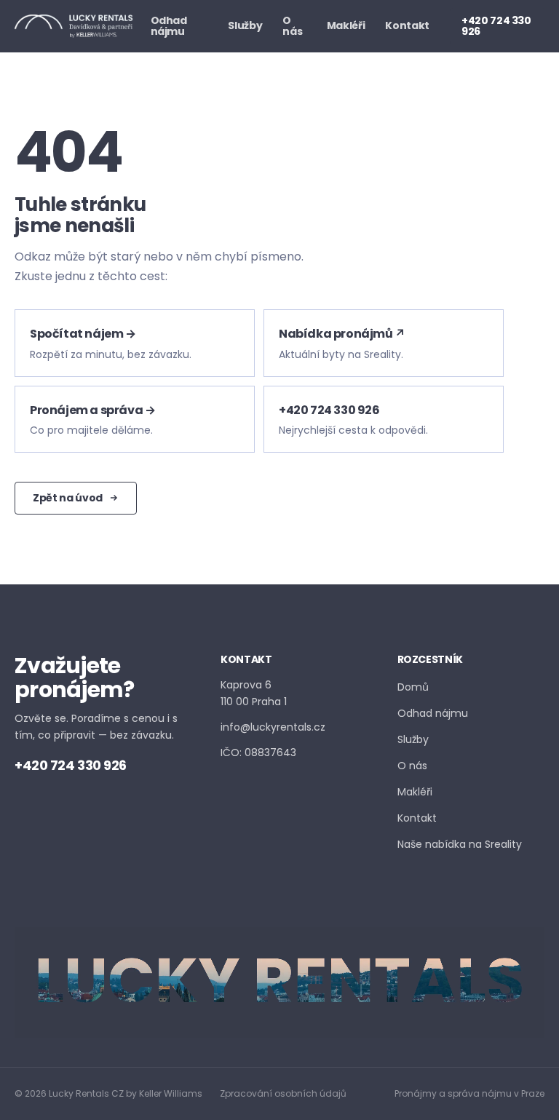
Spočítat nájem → (83, 333)
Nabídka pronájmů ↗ (342, 333)
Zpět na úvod (68, 498)
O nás (292, 26)
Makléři (346, 25)
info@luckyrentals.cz (273, 727)
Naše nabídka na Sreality (459, 843)
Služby (245, 25)
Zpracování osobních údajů (283, 1093)
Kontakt (407, 25)
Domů (413, 687)
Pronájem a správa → (92, 410)
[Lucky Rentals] (74, 26)
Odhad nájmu (169, 26)
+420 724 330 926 (496, 26)
